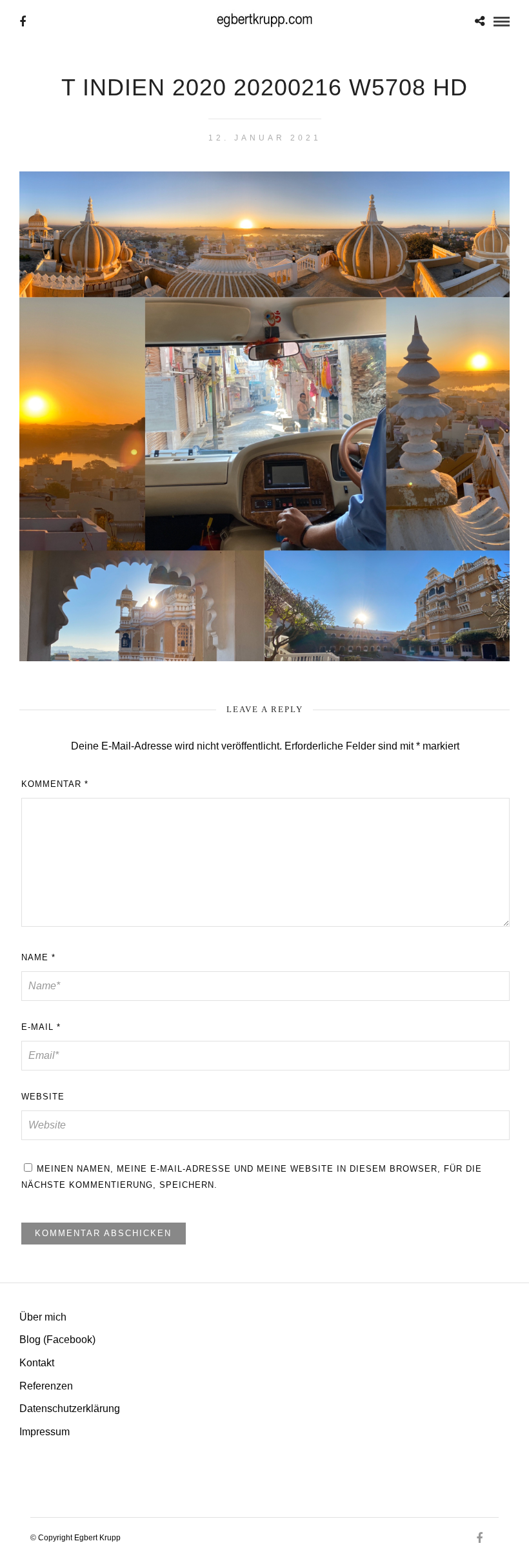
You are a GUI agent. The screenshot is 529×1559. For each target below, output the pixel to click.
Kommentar (54, 784)
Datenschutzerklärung (69, 1408)
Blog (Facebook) (57, 1339)
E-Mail (41, 1027)
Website (43, 1096)
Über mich (42, 1317)
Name (38, 957)
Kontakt (36, 1362)
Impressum (44, 1431)
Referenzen (46, 1385)
